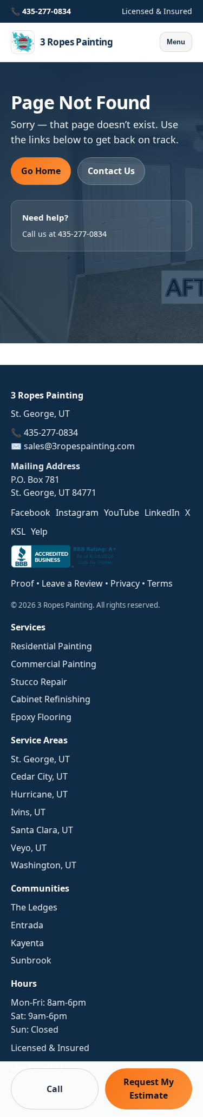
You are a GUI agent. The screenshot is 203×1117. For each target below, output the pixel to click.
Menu (176, 42)
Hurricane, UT (39, 794)
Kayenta (27, 943)
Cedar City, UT (39, 776)
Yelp (39, 531)
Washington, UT (43, 865)
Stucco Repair (39, 682)
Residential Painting (51, 646)
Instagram (77, 512)
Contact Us (111, 171)
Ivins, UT (28, 812)
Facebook (30, 512)
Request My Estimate (148, 1088)
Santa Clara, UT (42, 830)
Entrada (27, 925)
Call (55, 1089)
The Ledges (34, 907)
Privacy (125, 583)
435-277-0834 (46, 11)
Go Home (41, 171)
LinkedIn (162, 512)
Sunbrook (31, 960)
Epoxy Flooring (41, 717)
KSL (18, 531)
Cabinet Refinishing (50, 699)
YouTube (121, 512)
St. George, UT (40, 759)
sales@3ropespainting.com (79, 446)
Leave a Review (72, 583)
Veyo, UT (29, 848)
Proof (22, 583)
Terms (160, 583)
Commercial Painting (53, 664)
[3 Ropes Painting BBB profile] (65, 564)
